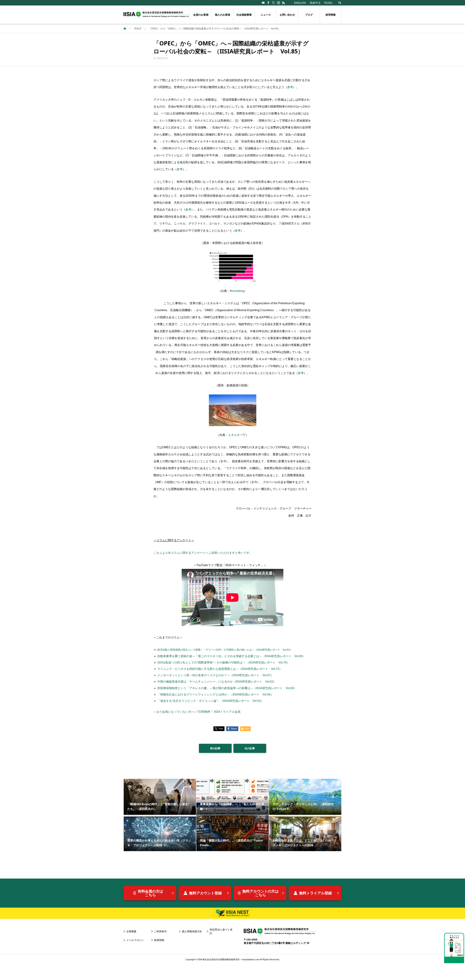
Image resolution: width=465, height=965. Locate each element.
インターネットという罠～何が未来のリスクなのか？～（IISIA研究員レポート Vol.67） (215, 675)
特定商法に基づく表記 (221, 931)
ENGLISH (300, 2)
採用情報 (331, 14)
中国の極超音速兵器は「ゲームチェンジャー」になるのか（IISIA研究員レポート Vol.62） (216, 681)
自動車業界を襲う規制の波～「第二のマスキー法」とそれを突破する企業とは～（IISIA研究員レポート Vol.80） (231, 656)
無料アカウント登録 (205, 893)
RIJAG (328, 2)
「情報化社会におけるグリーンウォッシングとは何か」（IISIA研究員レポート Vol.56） (215, 694)
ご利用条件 (160, 931)
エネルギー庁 (237, 434)
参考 (290, 87)
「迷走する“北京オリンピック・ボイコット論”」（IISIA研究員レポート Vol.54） (210, 700)
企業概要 (131, 931)
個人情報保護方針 (192, 931)
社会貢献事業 (244, 14)
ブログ (309, 14)
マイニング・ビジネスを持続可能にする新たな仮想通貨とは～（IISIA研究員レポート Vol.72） (219, 668)
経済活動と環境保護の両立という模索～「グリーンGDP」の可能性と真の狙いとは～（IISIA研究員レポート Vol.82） (224, 649)
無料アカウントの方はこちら (260, 893)
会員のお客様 (201, 14)
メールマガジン (135, 940)
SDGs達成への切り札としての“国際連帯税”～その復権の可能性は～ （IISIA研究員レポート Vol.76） (223, 662)
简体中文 (315, 2)
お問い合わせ (287, 14)
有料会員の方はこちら (150, 893)
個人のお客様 (222, 14)
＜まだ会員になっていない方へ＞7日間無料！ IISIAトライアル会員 (196, 711)
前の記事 (215, 748)
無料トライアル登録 (315, 893)
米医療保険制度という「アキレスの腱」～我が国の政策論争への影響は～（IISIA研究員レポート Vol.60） (227, 688)
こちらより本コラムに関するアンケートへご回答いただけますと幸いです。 (202, 552)
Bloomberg (237, 290)
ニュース (266, 14)
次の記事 (250, 748)
